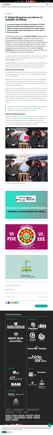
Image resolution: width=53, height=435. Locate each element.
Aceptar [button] (4, 432)
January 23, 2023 (31, 110)
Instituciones (9, 417)
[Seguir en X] (25, 1)
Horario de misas (9, 412)
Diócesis (8, 415)
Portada (18, 285)
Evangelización (29, 415)
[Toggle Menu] (47, 4)
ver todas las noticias (41, 306)
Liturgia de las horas (18, 409)
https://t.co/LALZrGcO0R (21, 108)
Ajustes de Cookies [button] (46, 428)
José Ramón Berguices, (23, 116)
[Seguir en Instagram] (27, 1)
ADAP (19, 412)
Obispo (14, 285)
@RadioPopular (38, 108)
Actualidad (21, 415)
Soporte (8, 419)
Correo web (36, 417)
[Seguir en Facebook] (22, 1)
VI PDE (8, 409)
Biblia (25, 412)
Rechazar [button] (9, 432)
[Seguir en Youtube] (29, 1)
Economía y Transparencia (19, 417)
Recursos (37, 415)
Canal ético (15, 419)
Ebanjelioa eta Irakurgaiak (32, 409)
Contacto (48, 1)
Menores (29, 417)
